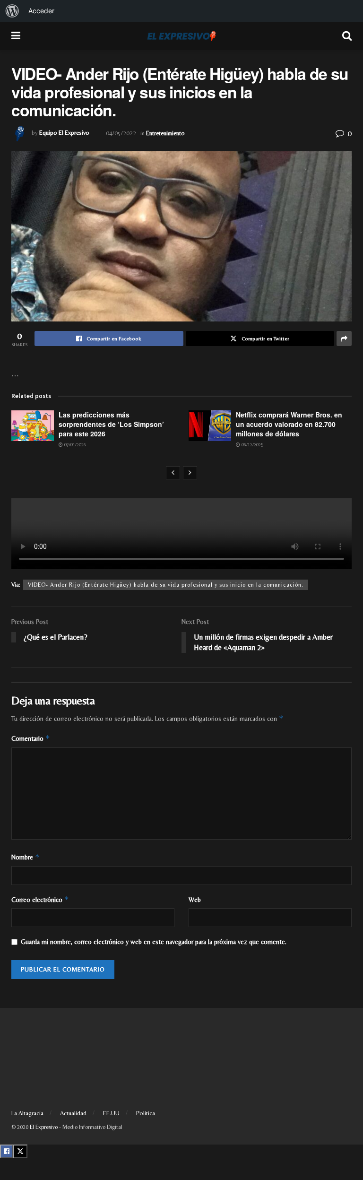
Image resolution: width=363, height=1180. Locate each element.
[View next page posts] (190, 472)
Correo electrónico (40, 899)
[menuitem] (12, 11)
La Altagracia (27, 1113)
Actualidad (73, 1113)
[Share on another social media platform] (344, 338)
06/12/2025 (251, 444)
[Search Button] (347, 36)
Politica (145, 1113)
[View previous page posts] (173, 472)
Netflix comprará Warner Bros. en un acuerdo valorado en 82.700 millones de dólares (289, 424)
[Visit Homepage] (181, 36)
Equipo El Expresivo (64, 133)
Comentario (30, 738)
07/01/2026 (74, 444)
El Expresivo (44, 1127)
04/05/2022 (121, 133)
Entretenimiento (165, 133)
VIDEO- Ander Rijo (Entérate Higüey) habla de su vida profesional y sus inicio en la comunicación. (165, 584)
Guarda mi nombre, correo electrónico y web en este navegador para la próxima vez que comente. (153, 942)
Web (195, 899)
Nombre (25, 856)
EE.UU (111, 1113)
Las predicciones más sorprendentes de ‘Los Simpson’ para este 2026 (111, 424)
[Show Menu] (15, 36)
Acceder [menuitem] (41, 11)
